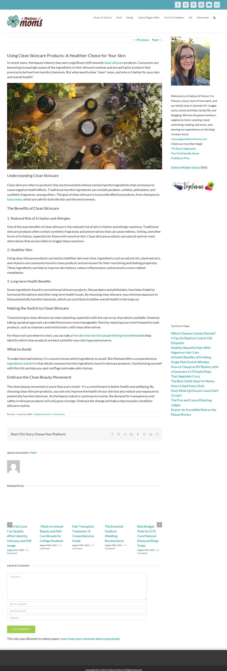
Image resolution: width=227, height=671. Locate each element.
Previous (143, 40)
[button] (214, 17)
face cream (14, 199)
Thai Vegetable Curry (185, 376)
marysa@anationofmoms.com (189, 139)
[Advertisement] (195, 263)
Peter (12, 414)
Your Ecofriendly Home (185, 153)
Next (155, 40)
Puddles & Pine (180, 158)
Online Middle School (186, 167)
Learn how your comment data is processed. (90, 639)
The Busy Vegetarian (183, 148)
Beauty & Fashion (43, 414)
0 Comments (59, 414)
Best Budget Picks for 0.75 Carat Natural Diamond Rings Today (148, 535)
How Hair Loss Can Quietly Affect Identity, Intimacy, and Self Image (19, 535)
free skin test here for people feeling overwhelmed (107, 335)
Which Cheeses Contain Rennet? (193, 333)
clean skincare (114, 63)
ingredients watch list (22, 363)
